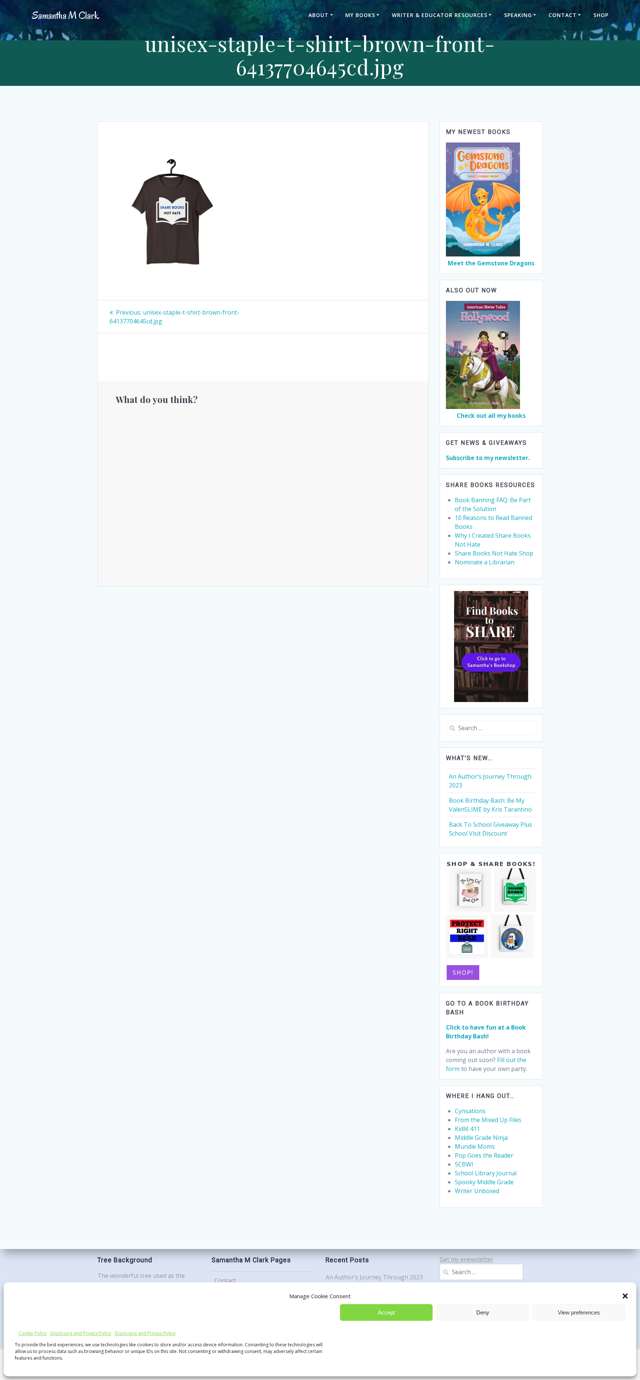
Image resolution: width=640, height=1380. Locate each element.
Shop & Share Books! (491, 863)
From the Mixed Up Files (488, 1120)
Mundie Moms (475, 1146)
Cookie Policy (33, 1333)
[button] (625, 1296)
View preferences (579, 1312)
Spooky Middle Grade (484, 1182)
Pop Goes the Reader (484, 1155)
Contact (563, 15)
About (319, 15)
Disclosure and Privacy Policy (80, 1333)
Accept (386, 1312)
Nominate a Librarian (484, 562)
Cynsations (470, 1111)
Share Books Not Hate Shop (494, 553)
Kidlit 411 (467, 1129)
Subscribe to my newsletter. (488, 458)
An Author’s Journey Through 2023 (374, 1277)
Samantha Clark (65, 15)
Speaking (518, 15)
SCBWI (464, 1164)
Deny (482, 1312)
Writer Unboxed (477, 1191)
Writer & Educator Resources (439, 15)
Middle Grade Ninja (481, 1138)
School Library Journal (486, 1173)
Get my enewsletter (466, 1259)
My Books (360, 15)
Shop (601, 15)
